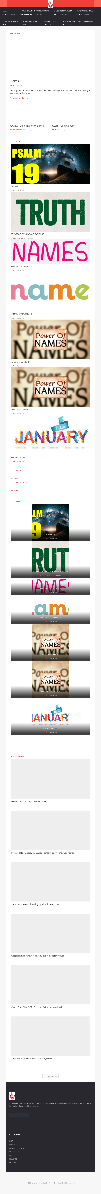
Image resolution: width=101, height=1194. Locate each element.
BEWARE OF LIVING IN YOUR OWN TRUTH (34, 11)
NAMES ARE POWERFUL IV (63, 11)
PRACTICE (13, 1159)
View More (13, 478)
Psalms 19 (5, 11)
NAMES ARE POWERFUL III (85, 11)
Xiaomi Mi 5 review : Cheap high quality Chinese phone (35, 904)
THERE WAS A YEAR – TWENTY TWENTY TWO (77, 21)
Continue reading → (18, 98)
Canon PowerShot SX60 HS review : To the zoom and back (36, 1007)
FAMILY (12, 1144)
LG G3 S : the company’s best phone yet (28, 801)
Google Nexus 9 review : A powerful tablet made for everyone (38, 955)
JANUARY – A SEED (50, 21)
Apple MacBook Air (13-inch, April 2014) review (31, 1058)
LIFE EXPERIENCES (26, 14)
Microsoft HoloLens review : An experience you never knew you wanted (42, 853)
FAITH (4, 14)
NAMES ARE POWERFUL (31, 21)
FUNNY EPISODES (16, 1148)
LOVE (11, 1155)
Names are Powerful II (10, 21)
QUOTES (12, 1162)
